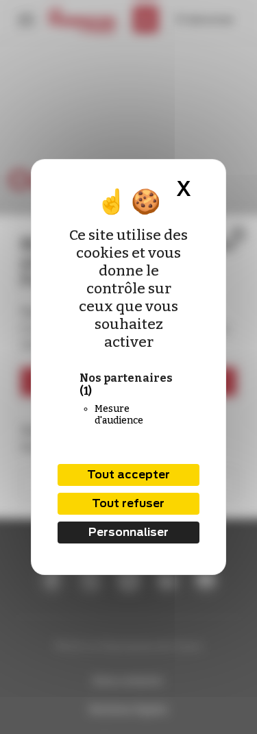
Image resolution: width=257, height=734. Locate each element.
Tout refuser (128, 503)
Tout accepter (128, 474)
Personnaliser (128, 532)
